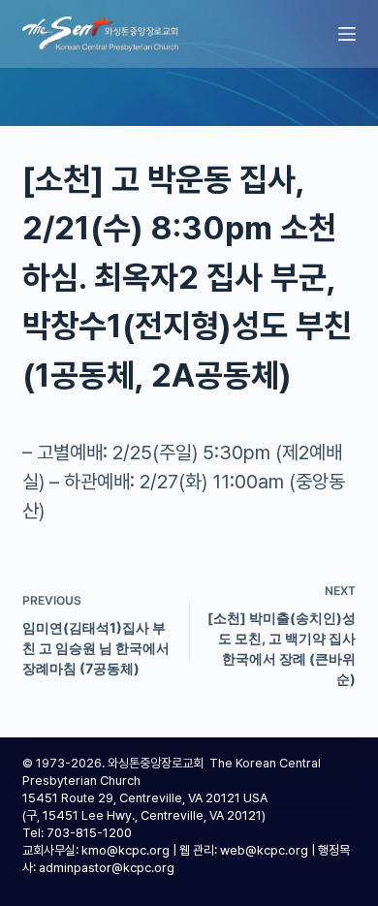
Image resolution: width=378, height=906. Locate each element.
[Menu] (347, 34)
